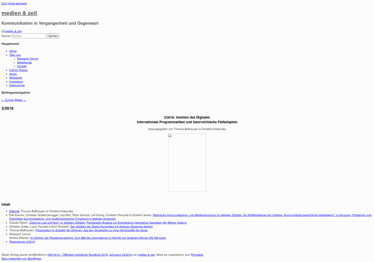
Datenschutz (17, 85)
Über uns (15, 55)
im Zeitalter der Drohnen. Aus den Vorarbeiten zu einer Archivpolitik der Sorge (91, 230)
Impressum (16, 81)
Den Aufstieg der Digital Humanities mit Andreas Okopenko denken (111, 226)
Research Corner (27, 58)
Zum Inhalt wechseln (14, 3)
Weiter (20, 100)
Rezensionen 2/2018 (22, 242)
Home (13, 51)
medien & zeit (19, 13)
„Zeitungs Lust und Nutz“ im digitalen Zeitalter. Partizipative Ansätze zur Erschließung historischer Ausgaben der (108, 222)
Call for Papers (18, 70)
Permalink (197, 255)
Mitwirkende (24, 62)
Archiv (13, 74)
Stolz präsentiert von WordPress (21, 258)
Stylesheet (15, 77)
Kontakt (21, 66)
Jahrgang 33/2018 (120, 255)
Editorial (14, 211)
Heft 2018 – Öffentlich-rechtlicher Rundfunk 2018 (78, 255)
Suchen (6, 36)
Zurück (8, 100)
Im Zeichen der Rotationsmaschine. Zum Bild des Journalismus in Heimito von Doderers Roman (98, 238)
